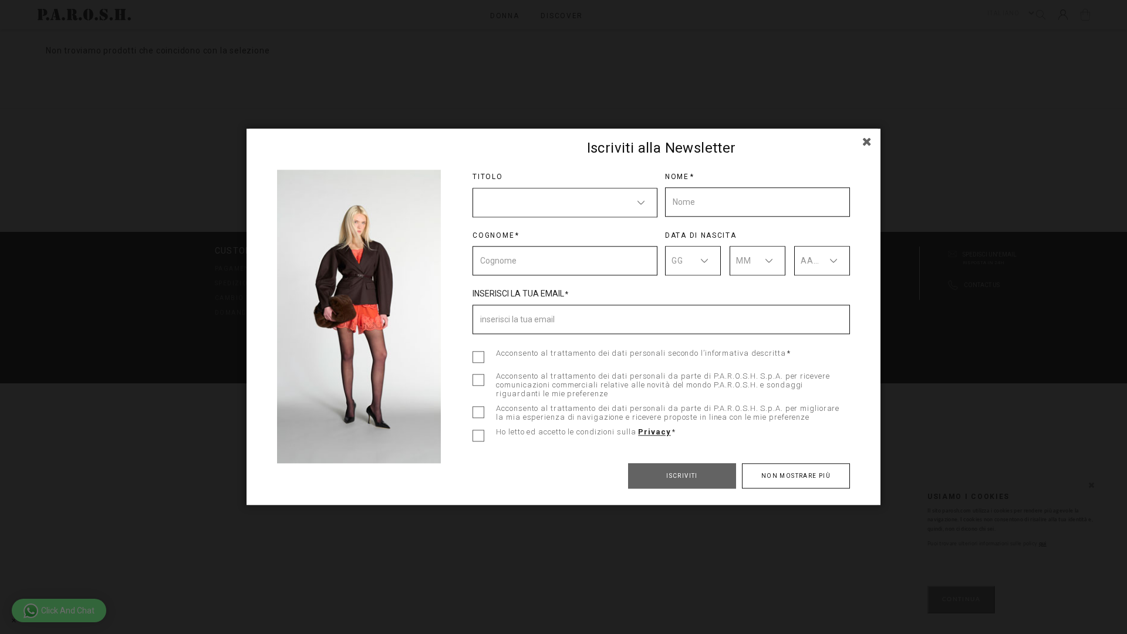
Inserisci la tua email (518, 293)
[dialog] (563, 317)
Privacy (654, 431)
